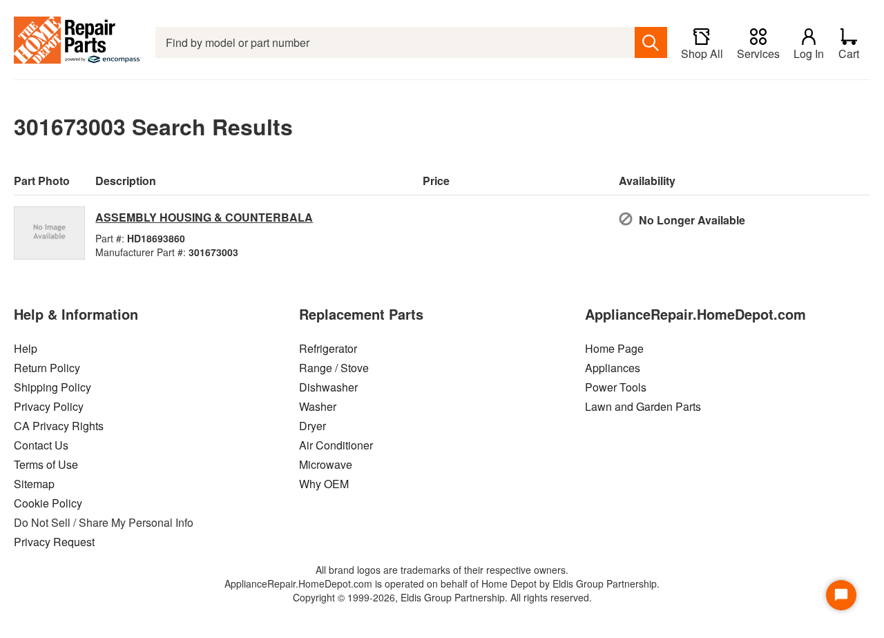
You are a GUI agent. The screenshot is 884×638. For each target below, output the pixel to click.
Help (25, 348)
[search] (651, 42)
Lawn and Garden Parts (643, 406)
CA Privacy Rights (59, 426)
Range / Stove (334, 368)
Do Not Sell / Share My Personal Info (103, 522)
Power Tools (615, 387)
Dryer (312, 426)
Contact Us (41, 445)
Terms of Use (46, 464)
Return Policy (47, 368)
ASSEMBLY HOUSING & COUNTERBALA (204, 217)
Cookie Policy (48, 503)
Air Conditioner (336, 445)
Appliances (612, 368)
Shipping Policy (52, 387)
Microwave (325, 464)
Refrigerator (328, 348)
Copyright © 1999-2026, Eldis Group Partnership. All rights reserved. (442, 597)
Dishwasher (328, 387)
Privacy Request (54, 542)
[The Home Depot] (78, 42)
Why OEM (324, 484)
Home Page (614, 348)
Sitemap (34, 484)
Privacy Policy (49, 406)
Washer (317, 406)
